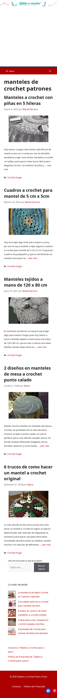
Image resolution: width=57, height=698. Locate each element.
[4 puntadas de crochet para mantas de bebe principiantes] (12, 631)
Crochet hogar (14, 177)
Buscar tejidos (41, 567)
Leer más (32, 258)
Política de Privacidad (34, 686)
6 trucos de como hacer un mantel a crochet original (28, 473)
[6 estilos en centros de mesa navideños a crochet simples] (12, 613)
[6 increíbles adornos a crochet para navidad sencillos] (12, 604)
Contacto (16, 686)
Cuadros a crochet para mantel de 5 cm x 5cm (28, 193)
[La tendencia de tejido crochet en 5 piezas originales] (12, 595)
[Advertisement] (28, 37)
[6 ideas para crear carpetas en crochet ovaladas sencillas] (12, 622)
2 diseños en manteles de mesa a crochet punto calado (27, 374)
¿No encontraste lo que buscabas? (25, 560)
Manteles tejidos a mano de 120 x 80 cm (25, 282)
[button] (50, 71)
